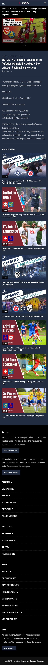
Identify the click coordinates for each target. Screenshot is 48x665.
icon (24, 165)
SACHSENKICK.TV (12, 612)
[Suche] (45, 3)
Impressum (25, 661)
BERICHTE (8, 488)
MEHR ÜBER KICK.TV (10, 450)
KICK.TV (13, 9)
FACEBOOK (8, 554)
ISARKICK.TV (9, 619)
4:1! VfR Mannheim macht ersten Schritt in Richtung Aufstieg (22, 316)
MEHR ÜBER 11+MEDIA (10, 472)
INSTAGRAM (9, 540)
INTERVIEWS (9, 502)
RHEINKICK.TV (10, 592)
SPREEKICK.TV (10, 585)
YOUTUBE (7, 533)
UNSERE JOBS (8, 648)
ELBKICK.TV (9, 578)
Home (4, 9)
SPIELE (21, 56)
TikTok (6, 547)
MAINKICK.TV (9, 598)
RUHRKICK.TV (10, 605)
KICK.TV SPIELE (12, 56)
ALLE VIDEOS (9, 516)
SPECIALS (7, 509)
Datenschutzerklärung (37, 661)
